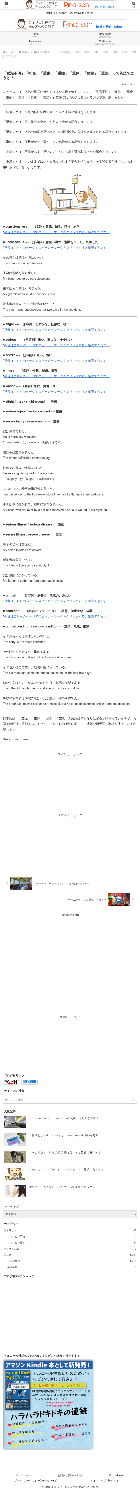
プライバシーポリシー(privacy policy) (35, 1480)
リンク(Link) (116, 1475)
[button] (133, 1099)
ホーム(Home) (24, 1475)
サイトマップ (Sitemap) (104, 1480)
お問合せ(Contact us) (70, 1475)
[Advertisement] (70, 782)
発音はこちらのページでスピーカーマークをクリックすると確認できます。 (57, 232)
